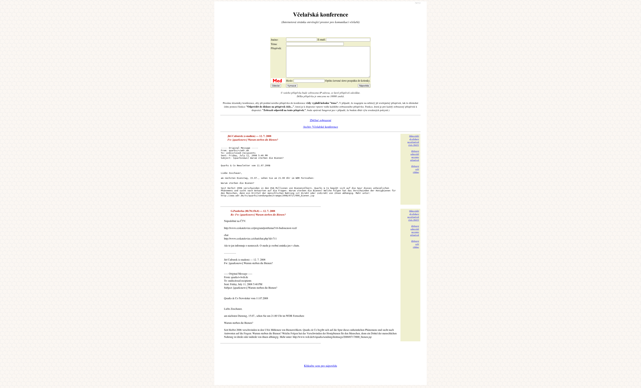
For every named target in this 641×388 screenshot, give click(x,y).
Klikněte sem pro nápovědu (320, 366)
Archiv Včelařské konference (320, 127)
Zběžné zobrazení (320, 120)
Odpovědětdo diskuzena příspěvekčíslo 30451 (413, 140)
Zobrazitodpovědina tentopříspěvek (414, 156)
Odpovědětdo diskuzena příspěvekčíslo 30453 (413, 215)
